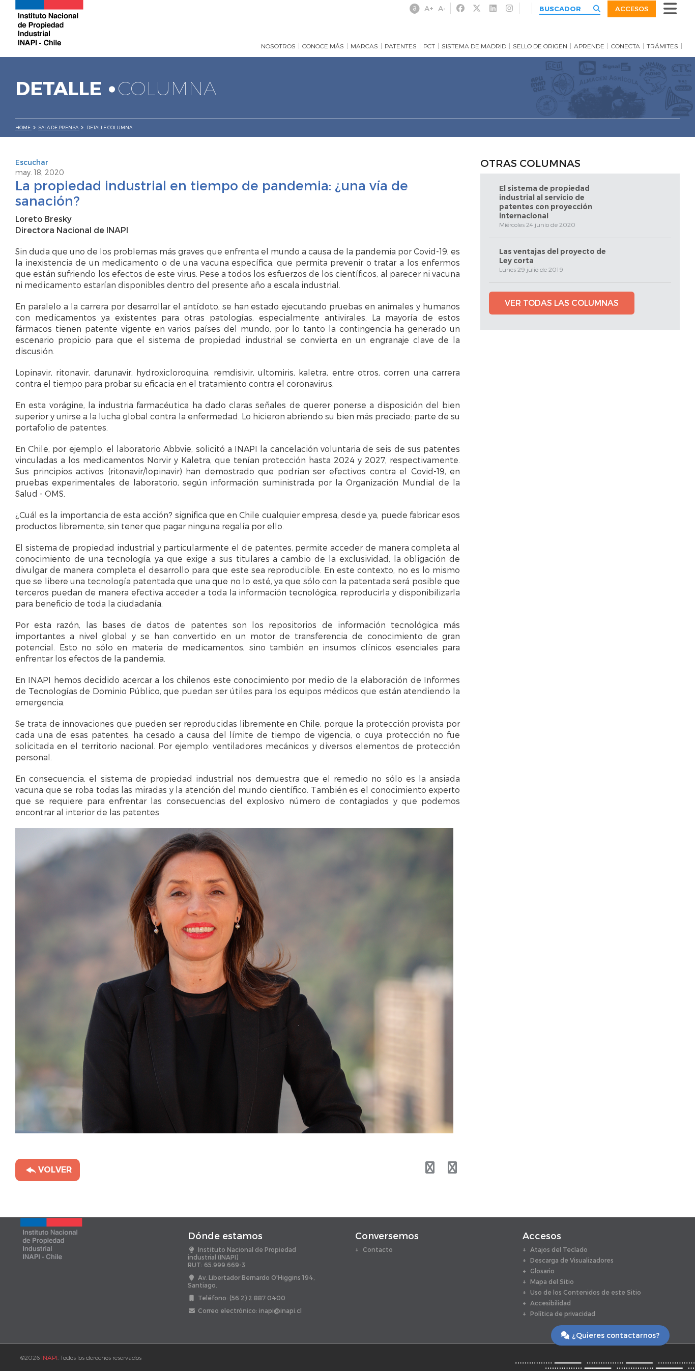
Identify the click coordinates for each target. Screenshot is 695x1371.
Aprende (589, 46)
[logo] (49, 22)
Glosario (542, 1270)
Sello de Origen (540, 46)
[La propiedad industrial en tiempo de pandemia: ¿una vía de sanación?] (452, 1167)
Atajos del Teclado (559, 1249)
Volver (54, 1170)
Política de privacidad (562, 1313)
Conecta (625, 46)
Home (23, 127)
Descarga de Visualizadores (572, 1260)
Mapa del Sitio (552, 1281)
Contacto (378, 1249)
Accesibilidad (550, 1302)
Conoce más (323, 46)
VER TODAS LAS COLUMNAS (562, 302)
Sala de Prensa (58, 127)
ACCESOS (631, 9)
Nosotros (278, 46)
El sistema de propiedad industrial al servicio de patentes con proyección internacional (545, 202)
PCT (429, 46)
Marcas (364, 46)
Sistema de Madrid (474, 46)
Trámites (662, 46)
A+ (428, 8)
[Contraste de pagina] (415, 9)
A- (442, 8)
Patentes (401, 46)
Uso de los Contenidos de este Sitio (585, 1292)
